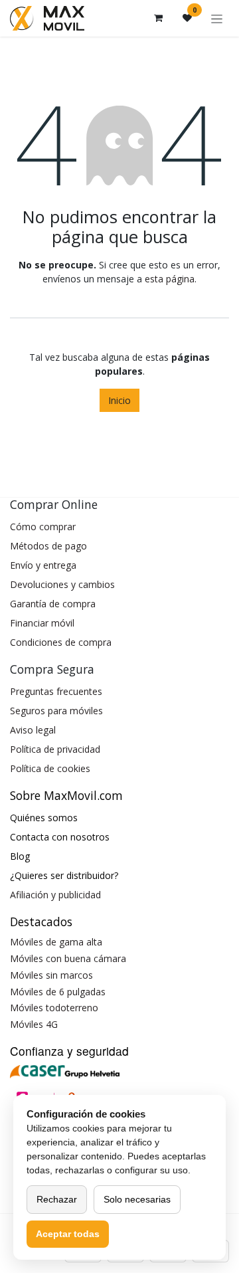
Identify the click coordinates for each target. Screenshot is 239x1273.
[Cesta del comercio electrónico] (158, 18)
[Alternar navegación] (216, 18)
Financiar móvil (42, 623)
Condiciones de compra (61, 642)
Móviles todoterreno (54, 1007)
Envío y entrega (43, 565)
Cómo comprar (43, 526)
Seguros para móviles (56, 710)
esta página (170, 278)
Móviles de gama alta (56, 941)
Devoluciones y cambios (62, 584)
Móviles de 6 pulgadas (58, 991)
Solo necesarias (137, 1199)
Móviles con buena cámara (68, 958)
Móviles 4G (34, 1024)
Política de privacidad (55, 749)
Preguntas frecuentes (56, 691)
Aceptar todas (68, 1233)
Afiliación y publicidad (55, 894)
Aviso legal (33, 730)
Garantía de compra (53, 603)
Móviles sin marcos (51, 975)
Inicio (119, 400)
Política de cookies (50, 768)
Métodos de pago (48, 545)
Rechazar (57, 1199)
